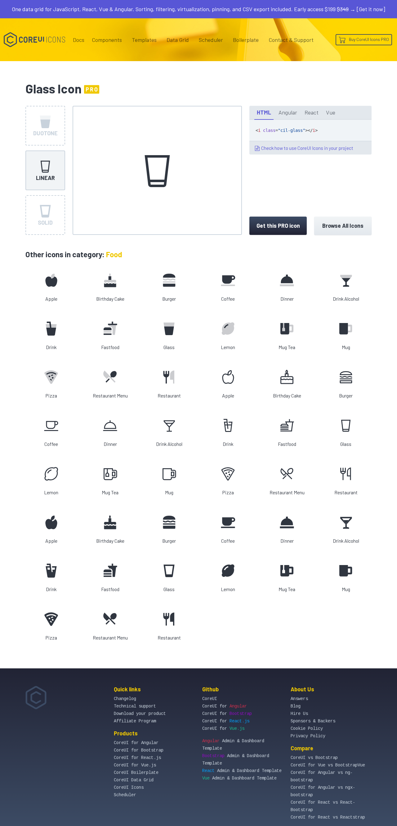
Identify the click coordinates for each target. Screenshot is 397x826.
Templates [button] (144, 39)
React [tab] (312, 112)
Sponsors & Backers (313, 721)
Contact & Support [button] (291, 39)
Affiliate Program (135, 721)
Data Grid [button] (178, 39)
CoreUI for (224, 706)
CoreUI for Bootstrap (138, 750)
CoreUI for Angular (136, 742)
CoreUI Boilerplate (136, 772)
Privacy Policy (308, 736)
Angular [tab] (288, 112)
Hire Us (299, 713)
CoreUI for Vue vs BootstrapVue (328, 765)
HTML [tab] (264, 112)
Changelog (125, 698)
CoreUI (209, 698)
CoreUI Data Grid (134, 780)
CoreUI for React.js (137, 757)
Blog (296, 706)
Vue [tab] (330, 112)
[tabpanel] (310, 137)
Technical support (135, 706)
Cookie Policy (307, 728)
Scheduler (211, 39)
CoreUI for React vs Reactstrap (328, 817)
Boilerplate (246, 39)
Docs (78, 39)
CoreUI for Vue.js (135, 765)
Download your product (140, 713)
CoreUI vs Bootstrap (314, 757)
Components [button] (107, 39)
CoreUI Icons (129, 787)
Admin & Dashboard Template (242, 770)
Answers (299, 698)
